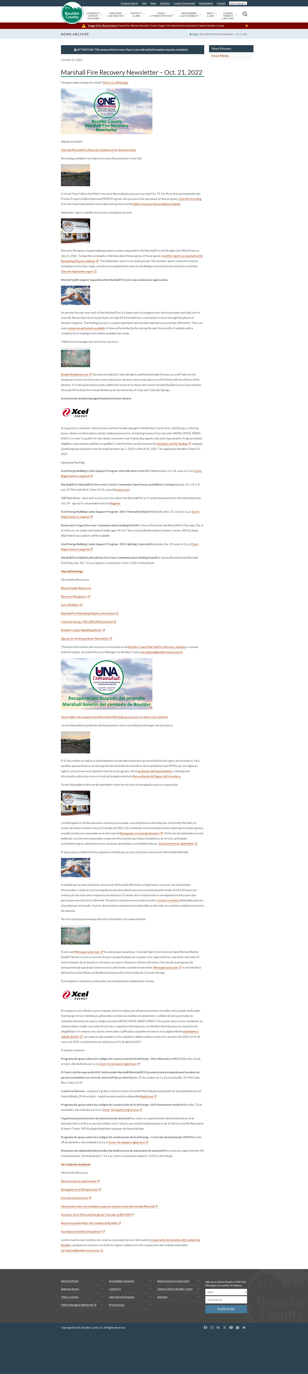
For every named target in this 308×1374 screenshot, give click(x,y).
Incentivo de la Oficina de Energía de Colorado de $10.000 (95, 1214)
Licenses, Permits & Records (228, 16)
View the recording (190, 199)
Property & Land (136, 14)
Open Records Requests (122, 1296)
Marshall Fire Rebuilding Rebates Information (88, 613)
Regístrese (146, 1096)
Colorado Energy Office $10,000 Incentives (87, 621)
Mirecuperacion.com (165, 967)
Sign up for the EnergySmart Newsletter (85, 638)
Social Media (219, 56)
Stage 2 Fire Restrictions (102, 25)
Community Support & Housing (93, 16)
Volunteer (162, 1296)
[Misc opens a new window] (237, 1327)
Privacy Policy (116, 1304)
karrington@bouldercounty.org (160, 652)
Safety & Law (210, 14)
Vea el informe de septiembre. (176, 843)
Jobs (144, 3)
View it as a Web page (115, 82)
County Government (184, 3)
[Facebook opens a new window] (205, 1327)
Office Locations (70, 1296)
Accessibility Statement (121, 1281)
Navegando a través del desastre (139, 833)
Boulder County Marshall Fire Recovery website (157, 647)
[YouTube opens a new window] (231, 1327)
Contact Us (115, 1288)
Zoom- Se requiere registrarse (120, 1109)
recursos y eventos (168, 900)
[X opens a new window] (224, 1327)
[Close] (247, 25)
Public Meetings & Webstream (77, 1304)
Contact (221, 3)
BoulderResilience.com (74, 374)
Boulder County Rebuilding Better (81, 630)
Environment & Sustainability (189, 14)
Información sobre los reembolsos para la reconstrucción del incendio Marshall (107, 1206)
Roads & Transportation (161, 14)
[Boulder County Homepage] (72, 13)
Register (115, 503)
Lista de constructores (74, 1198)
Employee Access (70, 1288)
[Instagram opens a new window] (212, 1327)
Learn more (123, 489)
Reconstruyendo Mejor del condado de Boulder (89, 1223)
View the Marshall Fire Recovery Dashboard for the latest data (98, 150)
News (153, 3)
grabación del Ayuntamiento (155, 771)
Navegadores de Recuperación (79, 1189)
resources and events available (86, 328)
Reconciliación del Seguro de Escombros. (157, 776)
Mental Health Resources (76, 588)
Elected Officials (70, 1281)
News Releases (221, 48)
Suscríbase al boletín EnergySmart (81, 1231)
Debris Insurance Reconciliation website (156, 204)
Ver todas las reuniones (75, 1164)
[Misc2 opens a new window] (244, 1327)
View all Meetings (72, 571)
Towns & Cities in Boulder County (175, 1288)
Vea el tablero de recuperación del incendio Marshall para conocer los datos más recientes (114, 717)
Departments (206, 3)
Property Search (129, 3)
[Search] (244, 14)
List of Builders (70, 605)
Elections (165, 3)
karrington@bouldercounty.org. (80, 1250)
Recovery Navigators (74, 596)
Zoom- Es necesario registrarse (118, 1064)
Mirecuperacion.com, (87, 952)
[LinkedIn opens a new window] (218, 1327)
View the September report (77, 271)
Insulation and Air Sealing (172, 443)
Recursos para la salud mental (78, 1181)
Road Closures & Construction (173, 1281)
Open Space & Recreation (115, 14)
